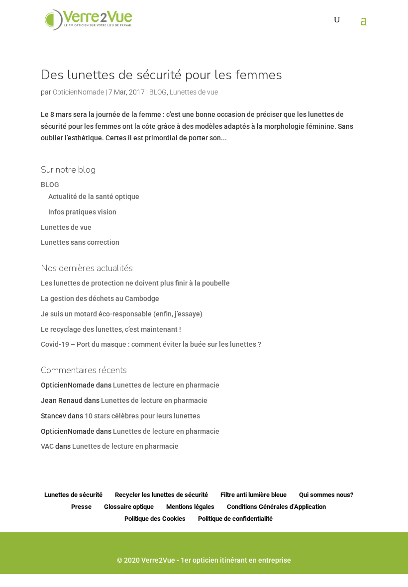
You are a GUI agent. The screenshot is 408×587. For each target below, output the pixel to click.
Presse (81, 506)
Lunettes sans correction (80, 242)
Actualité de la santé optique (93, 196)
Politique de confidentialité (235, 518)
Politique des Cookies (155, 518)
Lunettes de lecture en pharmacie (166, 385)
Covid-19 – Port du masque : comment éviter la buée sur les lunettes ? (151, 344)
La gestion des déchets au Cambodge (100, 298)
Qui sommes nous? (326, 494)
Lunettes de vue (194, 92)
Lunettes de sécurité (73, 494)
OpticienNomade (78, 92)
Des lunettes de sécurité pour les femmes (161, 75)
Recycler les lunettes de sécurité (161, 494)
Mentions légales (190, 506)
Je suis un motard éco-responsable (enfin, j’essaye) (122, 314)
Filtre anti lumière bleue (253, 494)
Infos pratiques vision (82, 212)
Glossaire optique (129, 506)
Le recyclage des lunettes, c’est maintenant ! (111, 329)
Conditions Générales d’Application (276, 506)
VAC (47, 446)
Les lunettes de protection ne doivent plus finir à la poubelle (135, 283)
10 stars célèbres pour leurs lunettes (142, 416)
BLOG (158, 92)
